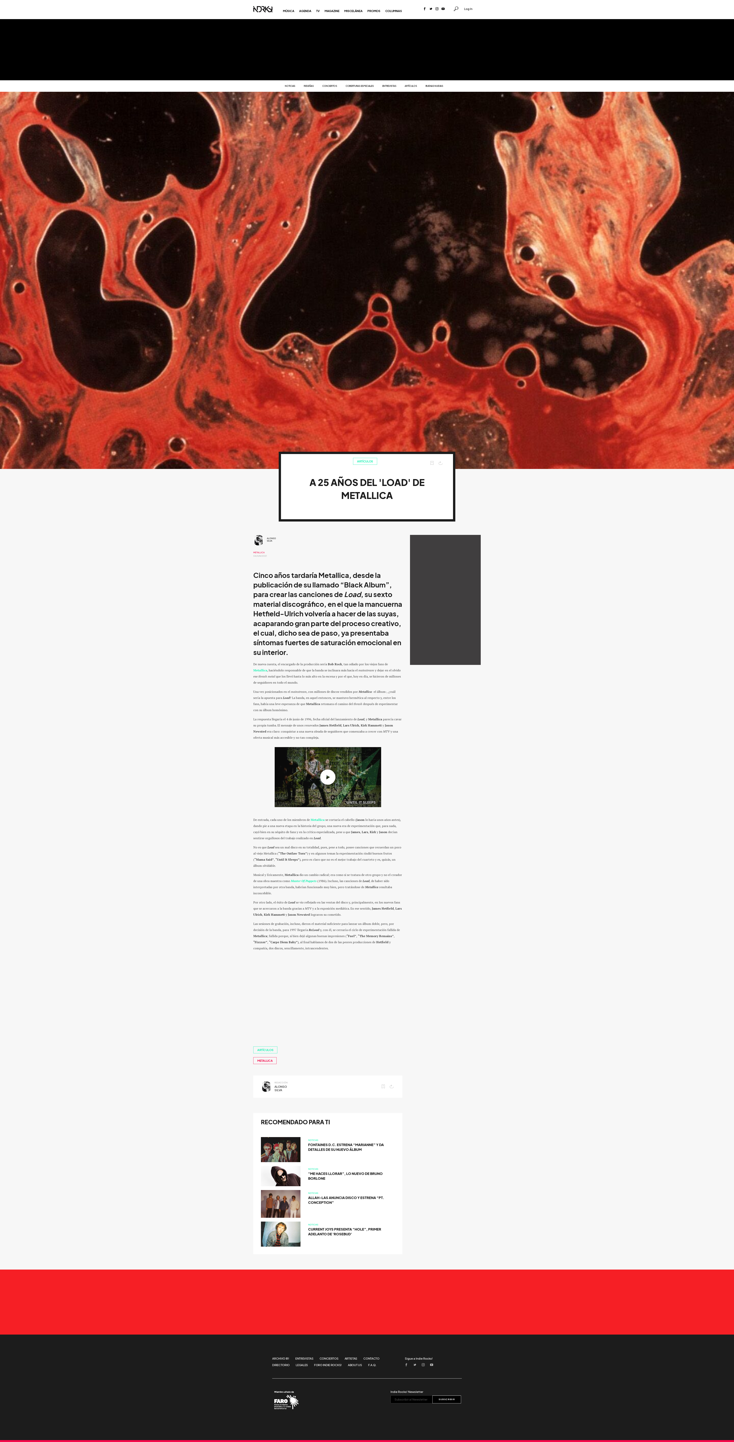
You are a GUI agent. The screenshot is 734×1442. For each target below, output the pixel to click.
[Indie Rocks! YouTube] (443, 9)
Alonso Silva (271, 539)
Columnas (393, 11)
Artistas (351, 1358)
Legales (302, 1365)
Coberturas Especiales (360, 85)
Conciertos (329, 85)
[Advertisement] (367, 49)
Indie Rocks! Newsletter (407, 1391)
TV (317, 11)
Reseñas (309, 85)
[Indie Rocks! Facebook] (424, 9)
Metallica (259, 552)
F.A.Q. (372, 1365)
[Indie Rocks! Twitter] (430, 9)
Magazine (332, 11)
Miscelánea (353, 11)
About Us (355, 1365)
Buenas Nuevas (434, 85)
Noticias (290, 85)
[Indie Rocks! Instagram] (436, 9)
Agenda (305, 11)
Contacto (371, 1358)
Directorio (281, 1365)
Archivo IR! (280, 1358)
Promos (373, 11)
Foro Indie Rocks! (328, 1365)
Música (288, 11)
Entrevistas (389, 85)
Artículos (411, 85)
